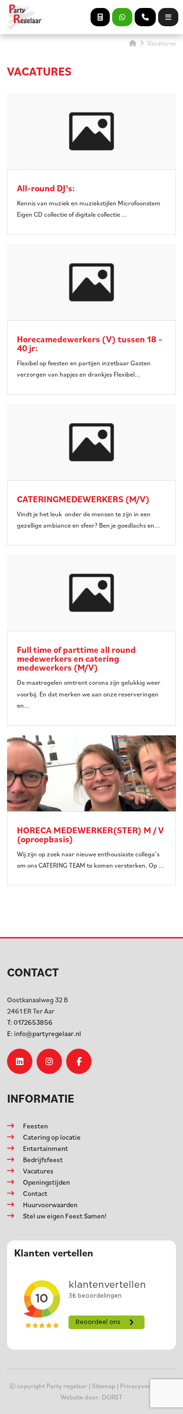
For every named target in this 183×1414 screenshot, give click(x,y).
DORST (112, 1397)
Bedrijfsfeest (43, 1159)
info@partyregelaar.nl (44, 1033)
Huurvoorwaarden (50, 1204)
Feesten (35, 1125)
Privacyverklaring (145, 1386)
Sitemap (103, 1386)
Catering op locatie (52, 1137)
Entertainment (45, 1148)
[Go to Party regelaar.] (133, 43)
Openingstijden (46, 1182)
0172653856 (30, 1022)
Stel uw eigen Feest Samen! (65, 1215)
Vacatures (38, 1170)
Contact (35, 1193)
